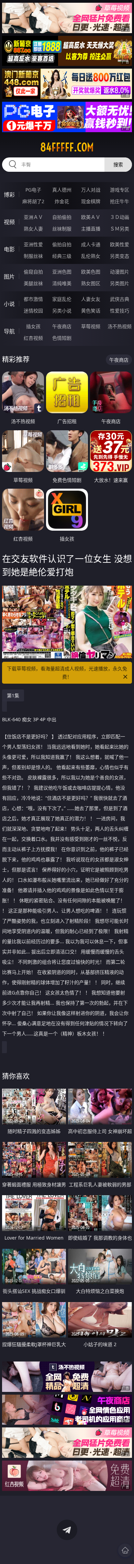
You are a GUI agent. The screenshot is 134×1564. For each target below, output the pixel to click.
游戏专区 (119, 189)
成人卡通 (90, 244)
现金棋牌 (90, 201)
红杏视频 (33, 338)
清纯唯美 (61, 283)
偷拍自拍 (61, 244)
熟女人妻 (33, 228)
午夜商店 (61, 326)
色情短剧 (61, 338)
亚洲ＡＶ (33, 217)
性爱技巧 (119, 310)
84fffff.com (67, 147)
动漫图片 (119, 271)
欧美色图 (90, 271)
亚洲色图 (61, 271)
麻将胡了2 (33, 201)
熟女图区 (90, 283)
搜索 (118, 164)
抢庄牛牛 (119, 201)
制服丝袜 (33, 256)
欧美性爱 (119, 244)
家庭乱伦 (61, 299)
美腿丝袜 (33, 283)
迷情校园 (33, 310)
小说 (9, 304)
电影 (9, 249)
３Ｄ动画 (119, 217)
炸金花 (62, 201)
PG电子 (33, 189)
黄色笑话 (90, 310)
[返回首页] (125, 1550)
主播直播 (90, 228)
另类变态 (119, 256)
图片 (9, 276)
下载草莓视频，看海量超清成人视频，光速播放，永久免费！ (67, 672)
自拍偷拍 (61, 217)
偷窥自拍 (33, 271)
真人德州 (61, 189)
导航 (9, 331)
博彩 (9, 194)
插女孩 (33, 326)
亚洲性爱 (33, 244)
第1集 (13, 695)
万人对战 (90, 189)
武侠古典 (119, 299)
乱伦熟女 (90, 256)
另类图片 (119, 283)
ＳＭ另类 (119, 228)
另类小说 (61, 310)
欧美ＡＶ (90, 217)
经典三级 (61, 256)
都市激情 (33, 299)
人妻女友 (90, 299)
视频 (9, 222)
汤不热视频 (120, 326)
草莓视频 (90, 326)
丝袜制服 (61, 228)
